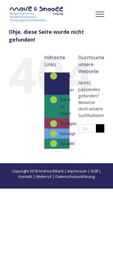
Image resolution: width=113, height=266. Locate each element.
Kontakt (67, 143)
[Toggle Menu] (100, 14)
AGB (94, 171)
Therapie (68, 123)
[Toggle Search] (80, 14)
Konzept (68, 133)
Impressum (77, 171)
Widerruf (44, 176)
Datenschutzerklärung (75, 176)
